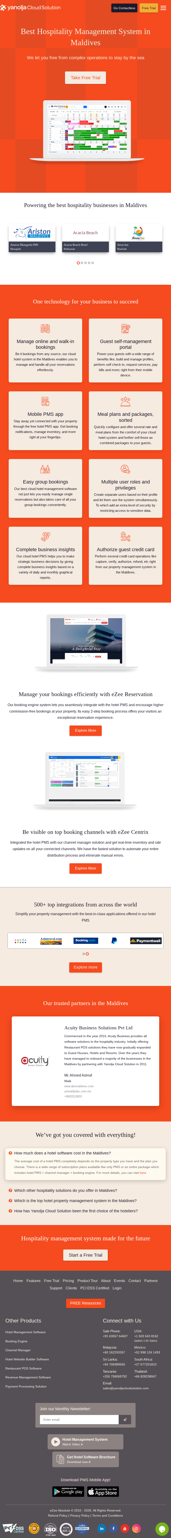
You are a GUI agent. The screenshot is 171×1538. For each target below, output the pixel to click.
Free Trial (149, 8)
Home (18, 1281)
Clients (71, 1288)
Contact (134, 1281)
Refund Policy (57, 1515)
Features (33, 1281)
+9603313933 (73, 1096)
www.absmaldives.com (79, 1086)
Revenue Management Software (28, 1377)
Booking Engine (16, 1341)
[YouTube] (124, 1528)
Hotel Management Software (25, 1332)
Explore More (85, 730)
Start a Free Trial (85, 1255)
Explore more (86, 967)
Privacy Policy (80, 1515)
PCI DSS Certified (94, 1288)
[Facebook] (113, 1528)
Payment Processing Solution (26, 1386)
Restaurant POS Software (23, 1368)
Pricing (68, 1281)
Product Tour (87, 1281)
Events (119, 1281)
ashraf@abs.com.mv (77, 1091)
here (143, 1172)
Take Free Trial (85, 77)
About (105, 1281)
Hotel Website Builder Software (27, 1359)
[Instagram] (136, 1528)
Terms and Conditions (107, 1515)
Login (117, 1288)
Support (56, 1288)
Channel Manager (18, 1350)
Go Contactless (124, 8)
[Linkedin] (101, 1528)
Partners (151, 1281)
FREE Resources (85, 1303)
